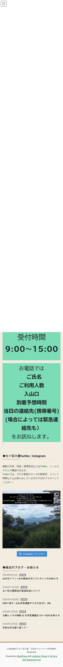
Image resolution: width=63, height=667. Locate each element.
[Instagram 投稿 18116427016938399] (31, 519)
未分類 (22, 575)
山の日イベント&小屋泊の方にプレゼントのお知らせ (30, 578)
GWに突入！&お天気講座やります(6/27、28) (27, 603)
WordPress (22, 656)
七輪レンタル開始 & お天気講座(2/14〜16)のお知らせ (31, 615)
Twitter (43, 466)
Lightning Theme (39, 656)
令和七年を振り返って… (15, 627)
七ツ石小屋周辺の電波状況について (21, 591)
